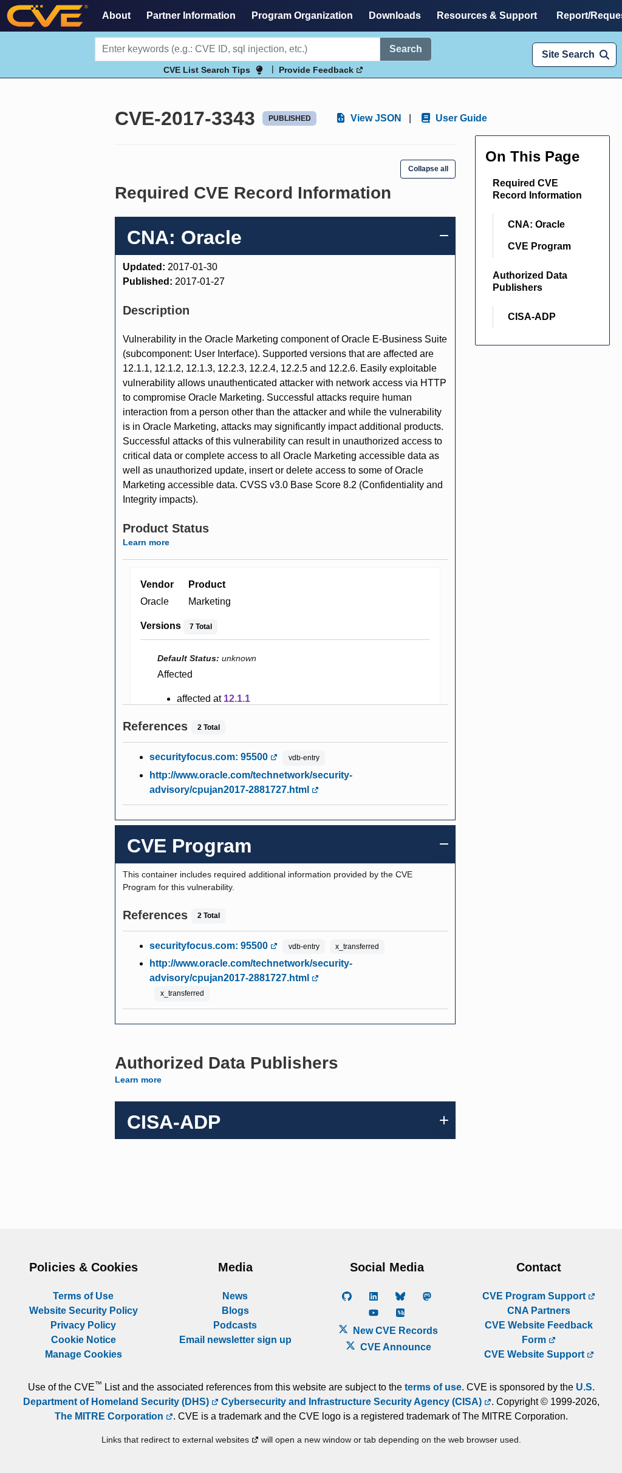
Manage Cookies (83, 1354)
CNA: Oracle (536, 224)
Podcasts (235, 1325)
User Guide (460, 118)
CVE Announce (394, 1347)
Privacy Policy (83, 1325)
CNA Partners (538, 1310)
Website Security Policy (83, 1310)
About (116, 15)
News (235, 1296)
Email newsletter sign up (235, 1340)
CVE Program (539, 246)
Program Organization (302, 15)
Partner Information (191, 15)
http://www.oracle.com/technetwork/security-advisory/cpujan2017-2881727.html (250, 782)
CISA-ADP (532, 316)
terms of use (433, 1387)
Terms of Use (83, 1296)
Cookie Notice (83, 1340)
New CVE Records (394, 1330)
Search (405, 49)
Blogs (235, 1310)
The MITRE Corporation (110, 1416)
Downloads (395, 15)
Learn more (146, 542)
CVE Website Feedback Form (539, 1332)
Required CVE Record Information (537, 189)
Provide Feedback (317, 70)
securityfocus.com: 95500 (209, 757)
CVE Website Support (535, 1354)
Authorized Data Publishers (530, 281)
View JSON (375, 118)
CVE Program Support (535, 1296)
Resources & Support (487, 15)
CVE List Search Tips (206, 70)
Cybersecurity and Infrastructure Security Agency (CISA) (351, 1401)
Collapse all (428, 169)
